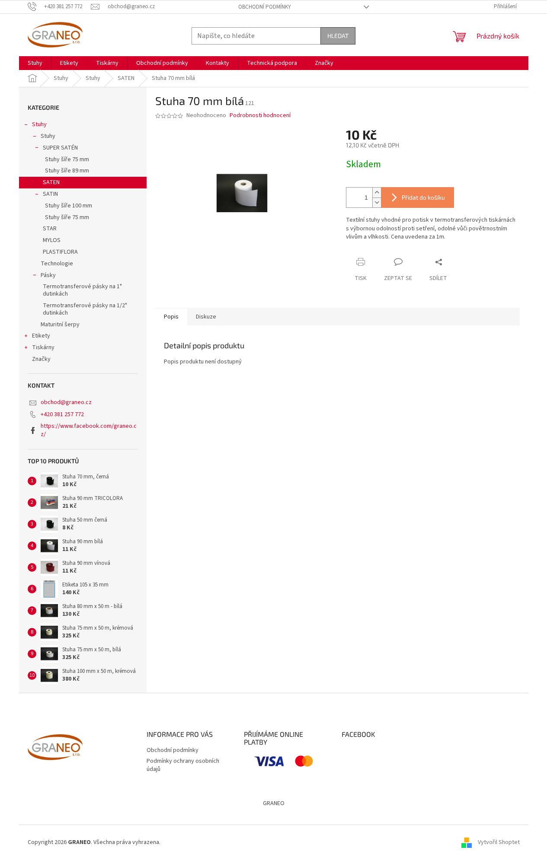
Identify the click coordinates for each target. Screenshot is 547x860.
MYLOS (52, 240)
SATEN (51, 182)
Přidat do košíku (423, 197)
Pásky (48, 275)
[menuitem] (35, 63)
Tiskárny (43, 347)
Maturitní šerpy (60, 324)
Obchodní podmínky (264, 7)
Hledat (338, 35)
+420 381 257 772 (62, 414)
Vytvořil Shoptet (499, 842)
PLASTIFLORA (60, 252)
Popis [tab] (171, 316)
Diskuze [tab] (206, 316)
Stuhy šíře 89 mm (67, 170)
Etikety (41, 335)
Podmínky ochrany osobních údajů (183, 765)
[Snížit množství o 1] (376, 202)
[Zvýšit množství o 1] (376, 192)
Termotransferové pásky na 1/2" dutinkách (85, 309)
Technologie (57, 263)
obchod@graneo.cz (66, 402)
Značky (41, 359)
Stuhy (39, 124)
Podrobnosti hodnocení (260, 115)
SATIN (50, 194)
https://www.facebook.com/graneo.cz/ (89, 430)
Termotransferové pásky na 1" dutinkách (82, 290)
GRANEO (274, 803)
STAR (50, 228)
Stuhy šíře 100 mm (68, 205)
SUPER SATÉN (60, 147)
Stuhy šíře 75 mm (67, 159)
